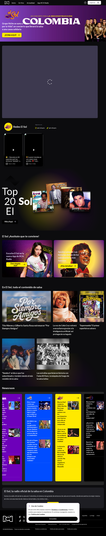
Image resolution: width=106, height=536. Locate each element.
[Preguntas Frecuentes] (85, 3)
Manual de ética (52, 524)
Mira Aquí (9, 221)
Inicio (14, 3)
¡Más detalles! (66, 266)
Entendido (53, 519)
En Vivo (21, 3)
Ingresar (92, 3)
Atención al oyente (40, 524)
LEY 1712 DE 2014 (64, 524)
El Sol (98, 515)
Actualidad (31, 3)
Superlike (84, 515)
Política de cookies (72, 529)
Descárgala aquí (15, 264)
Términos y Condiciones (59, 509)
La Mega (92, 515)
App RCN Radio (43, 3)
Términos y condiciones (41, 529)
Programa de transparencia (79, 524)
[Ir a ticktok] (20, 517)
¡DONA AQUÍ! (11, 35)
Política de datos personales (57, 529)
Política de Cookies (38, 514)
